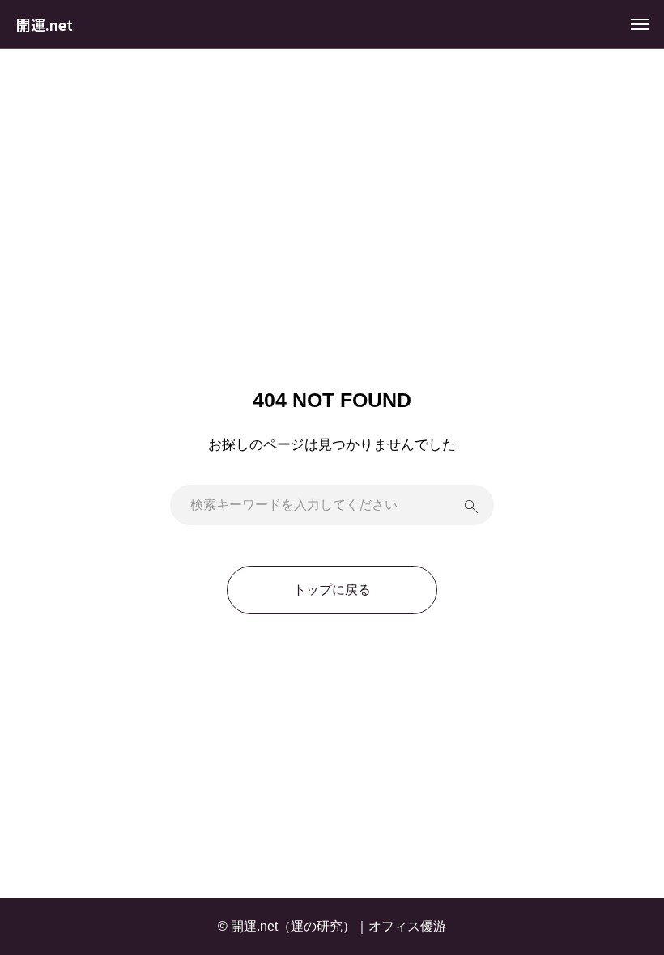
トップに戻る (332, 589)
